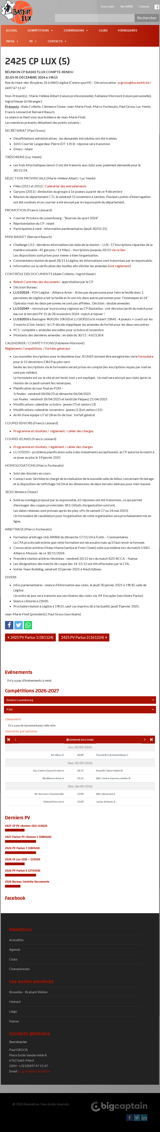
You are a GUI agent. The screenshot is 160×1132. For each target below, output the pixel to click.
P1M (9, 709)
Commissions (74, 30)
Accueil (11, 30)
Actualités (16, 940)
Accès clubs (107, 6)
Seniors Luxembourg (19, 700)
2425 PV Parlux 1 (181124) (31, 637)
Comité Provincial (14, 830)
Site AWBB (126, 6)
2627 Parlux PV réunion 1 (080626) (28, 837)
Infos (10, 41)
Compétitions (38, 30)
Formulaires (127, 30)
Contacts (144, 6)
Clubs (103, 30)
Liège (13, 1011)
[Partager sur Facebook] (9, 625)
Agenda (14, 949)
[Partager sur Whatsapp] (28, 625)
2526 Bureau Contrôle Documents (27, 881)
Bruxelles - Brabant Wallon (28, 992)
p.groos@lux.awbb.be (34, 1071)
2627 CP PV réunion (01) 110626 (26, 826)
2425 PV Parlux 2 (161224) (83, 637)
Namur (14, 1021)
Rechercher (147, 17)
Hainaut (15, 1001)
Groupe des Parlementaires (20, 841)
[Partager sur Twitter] (18, 625)
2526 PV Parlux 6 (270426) (22, 870)
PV (31, 41)
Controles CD (12, 886)
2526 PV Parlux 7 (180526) (22, 848)
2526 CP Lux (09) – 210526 (22, 859)
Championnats (19, 969)
